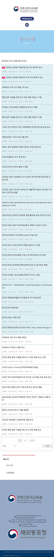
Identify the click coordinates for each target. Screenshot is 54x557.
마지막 (32, 441)
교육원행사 (10, 473)
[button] (27, 19)
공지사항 (9, 465)
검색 (47, 446)
